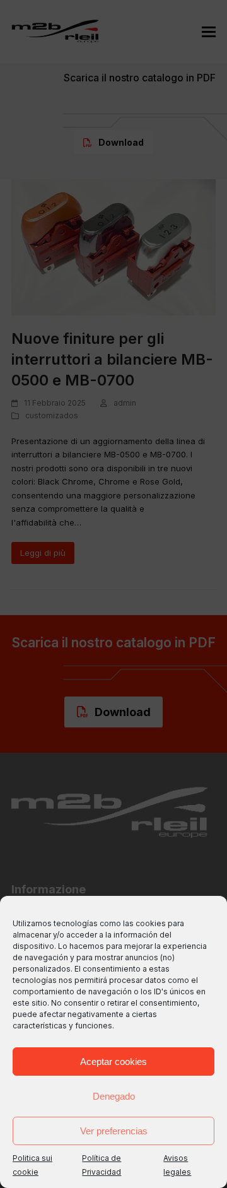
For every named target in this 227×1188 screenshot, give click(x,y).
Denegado (114, 1096)
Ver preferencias (114, 1131)
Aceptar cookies (113, 1061)
